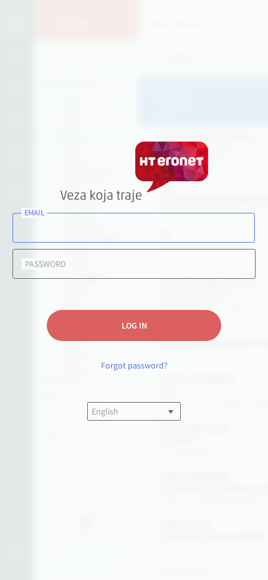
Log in (134, 325)
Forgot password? (134, 365)
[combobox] (92, 411)
